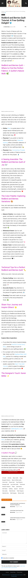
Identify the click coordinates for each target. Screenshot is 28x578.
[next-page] (5, 525)
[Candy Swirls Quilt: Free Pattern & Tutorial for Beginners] (5, 505)
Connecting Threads (18, 150)
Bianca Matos (12, 519)
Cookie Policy (12, 572)
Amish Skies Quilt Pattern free (16, 510)
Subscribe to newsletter (8, 558)
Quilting (3, 11)
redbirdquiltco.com (16, 428)
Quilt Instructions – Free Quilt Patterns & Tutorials (13, 574)
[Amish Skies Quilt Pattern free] (5, 512)
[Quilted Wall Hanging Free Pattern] (5, 519)
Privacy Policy (19, 572)
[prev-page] (2, 525)
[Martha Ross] (2, 27)
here (2, 439)
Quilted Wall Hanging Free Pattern (17, 517)
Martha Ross (6, 26)
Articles (7, 572)
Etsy (9, 128)
